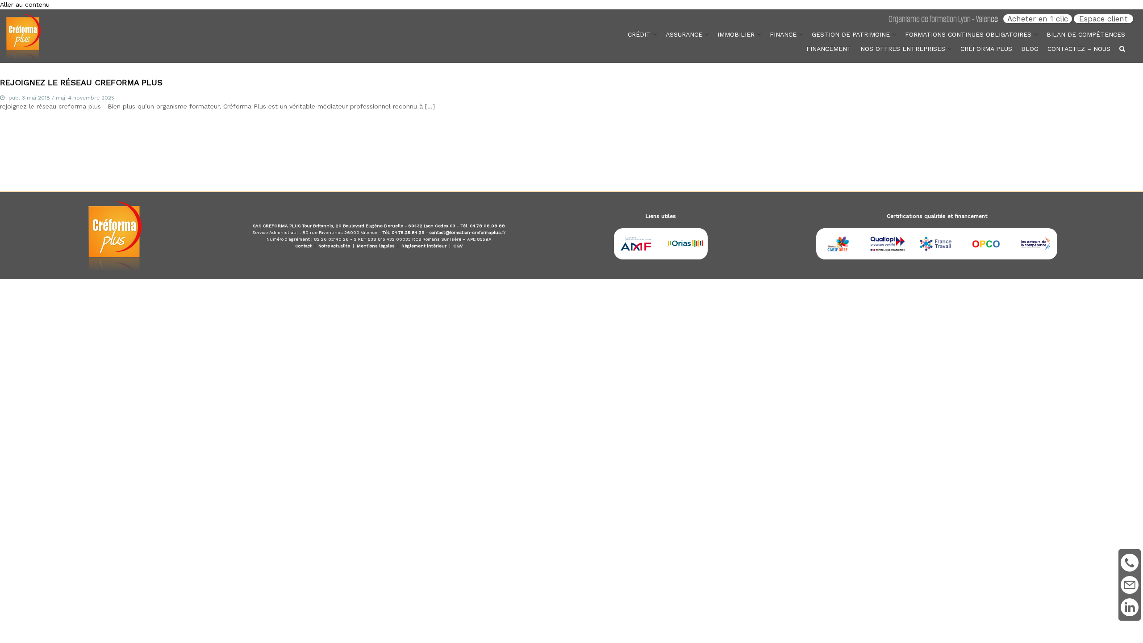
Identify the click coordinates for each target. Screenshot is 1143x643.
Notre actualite (334, 245)
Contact (303, 245)
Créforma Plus (986, 48)
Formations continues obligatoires (968, 34)
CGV (458, 245)
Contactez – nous (1078, 48)
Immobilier (736, 34)
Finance (783, 34)
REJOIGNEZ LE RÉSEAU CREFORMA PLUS (81, 82)
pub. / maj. (61, 98)
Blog (1030, 48)
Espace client (1103, 18)
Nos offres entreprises (902, 48)
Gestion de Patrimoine (851, 34)
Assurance (684, 34)
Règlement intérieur (423, 245)
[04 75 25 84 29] (1130, 563)
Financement (828, 48)
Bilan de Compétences (1086, 34)
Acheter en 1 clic (1037, 18)
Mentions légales (376, 245)
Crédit (639, 34)
